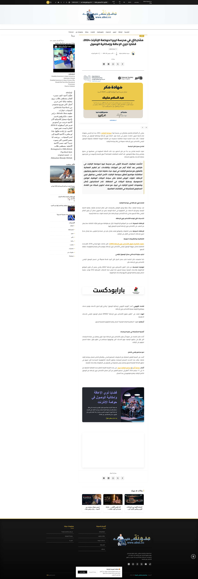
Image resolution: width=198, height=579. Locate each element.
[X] (61, 2)
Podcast (71, 32)
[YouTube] (58, 2)
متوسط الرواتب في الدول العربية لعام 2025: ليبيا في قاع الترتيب (63, 186)
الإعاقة (120, 32)
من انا (119, 2)
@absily (69, 92)
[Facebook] (64, 2)
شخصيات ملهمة (101, 541)
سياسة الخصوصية (69, 536)
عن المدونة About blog (147, 2)
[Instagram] (66, 2)
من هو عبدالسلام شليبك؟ (67, 532)
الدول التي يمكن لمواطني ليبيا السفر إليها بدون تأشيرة (63, 205)
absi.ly (129, 2)
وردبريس (136, 2)
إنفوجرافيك (100, 32)
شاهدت (92, 32)
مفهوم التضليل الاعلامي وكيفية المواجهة (63, 180)
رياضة (86, 32)
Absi (48, 575)
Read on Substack (70, 86)
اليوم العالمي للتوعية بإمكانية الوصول (66, 196)
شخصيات (108, 32)
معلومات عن (79, 32)
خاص (72, 237)
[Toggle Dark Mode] (51, 2)
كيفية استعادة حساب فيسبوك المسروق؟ (66, 214)
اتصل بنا (113, 2)
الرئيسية (126, 32)
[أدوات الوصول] (193, 556)
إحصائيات (103, 549)
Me (124, 2)
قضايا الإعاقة (102, 532)
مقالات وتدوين (101, 536)
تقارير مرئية (102, 545)
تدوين (114, 32)
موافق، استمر (82, 572)
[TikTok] (55, 2)
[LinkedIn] (69, 2)
